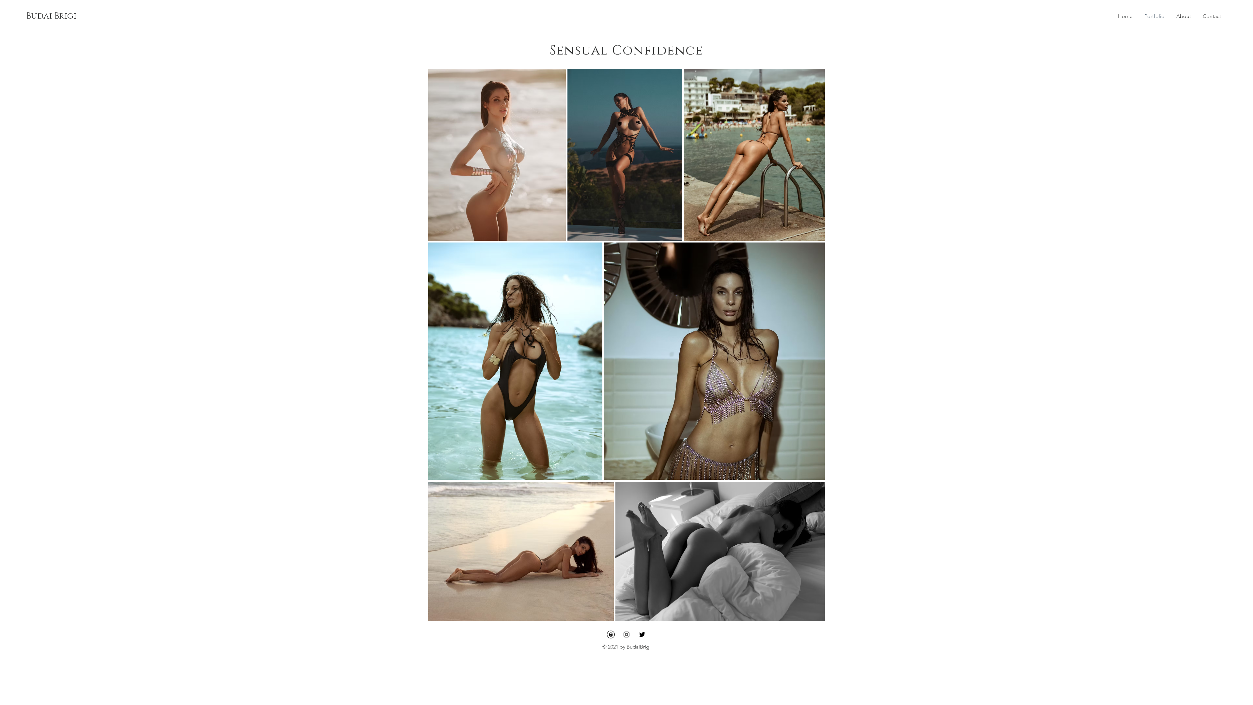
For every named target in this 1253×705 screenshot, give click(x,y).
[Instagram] (626, 634)
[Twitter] (642, 634)
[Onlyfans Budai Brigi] (611, 634)
